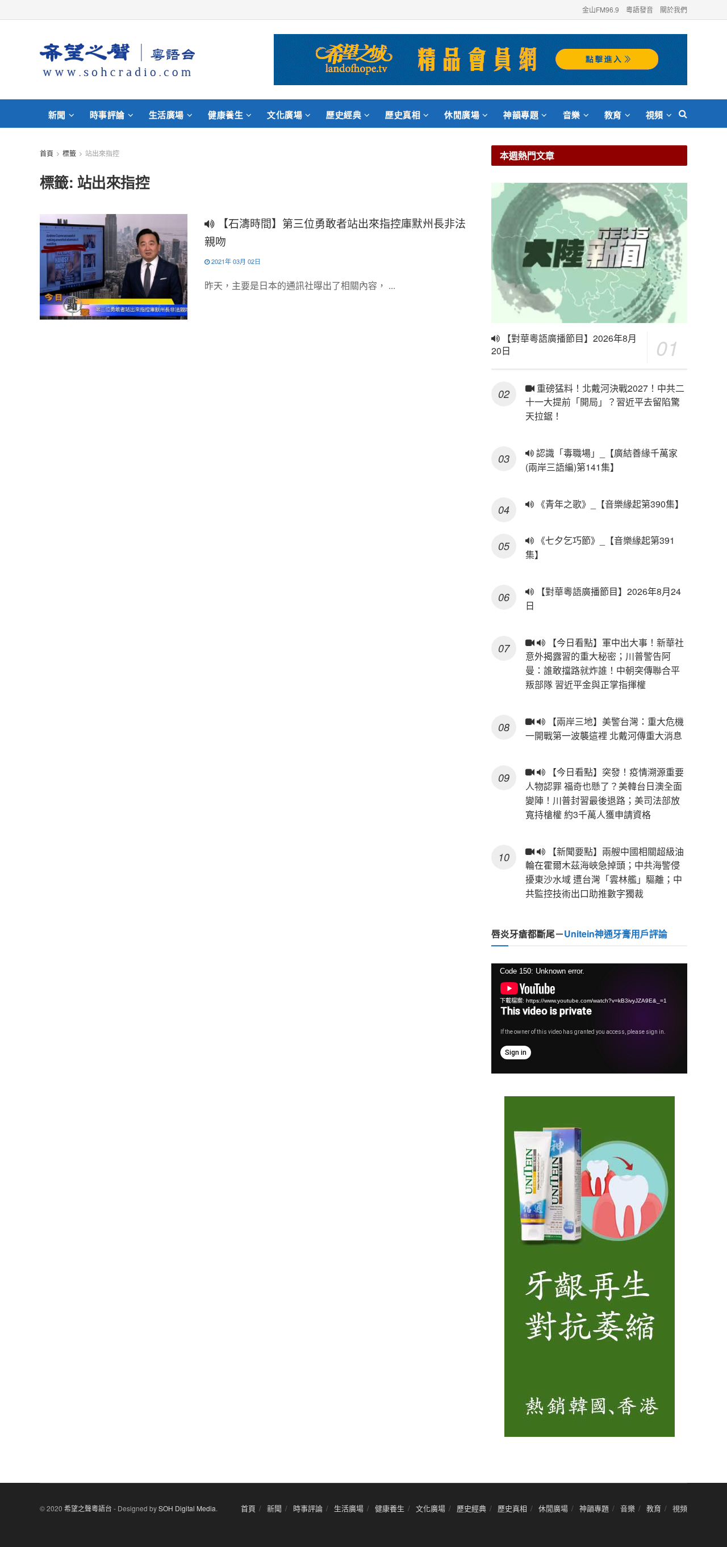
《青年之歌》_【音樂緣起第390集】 (609, 503)
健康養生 (225, 114)
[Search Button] (683, 113)
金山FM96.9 (600, 9)
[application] (589, 1018)
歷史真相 (402, 114)
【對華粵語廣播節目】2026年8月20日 (564, 345)
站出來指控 (102, 153)
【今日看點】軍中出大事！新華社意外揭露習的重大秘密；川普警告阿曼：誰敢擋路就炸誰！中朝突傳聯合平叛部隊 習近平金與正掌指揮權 (604, 663)
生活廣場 (166, 114)
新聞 (57, 114)
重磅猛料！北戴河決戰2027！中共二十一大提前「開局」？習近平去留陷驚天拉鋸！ (604, 402)
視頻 (654, 114)
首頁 (46, 153)
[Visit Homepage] (117, 60)
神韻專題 (520, 114)
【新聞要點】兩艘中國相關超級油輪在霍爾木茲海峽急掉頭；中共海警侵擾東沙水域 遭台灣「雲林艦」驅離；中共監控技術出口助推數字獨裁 (604, 872)
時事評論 (107, 114)
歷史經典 (343, 114)
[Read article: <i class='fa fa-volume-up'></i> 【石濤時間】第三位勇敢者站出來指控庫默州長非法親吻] (113, 267)
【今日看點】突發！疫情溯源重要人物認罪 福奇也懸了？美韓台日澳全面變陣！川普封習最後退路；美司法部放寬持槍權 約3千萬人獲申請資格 (604, 792)
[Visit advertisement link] (480, 59)
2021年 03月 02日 (235, 261)
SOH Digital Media (187, 1508)
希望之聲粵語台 (88, 1508)
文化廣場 (284, 114)
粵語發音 (639, 9)
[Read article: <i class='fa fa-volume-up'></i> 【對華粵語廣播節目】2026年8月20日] (589, 253)
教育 (613, 114)
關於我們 (673, 9)
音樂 (571, 114)
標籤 (69, 153)
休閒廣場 (461, 114)
